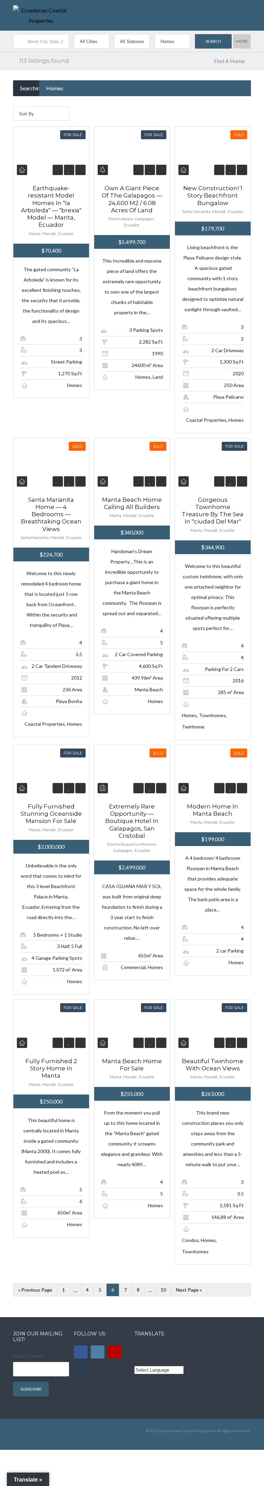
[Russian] (167, 1348)
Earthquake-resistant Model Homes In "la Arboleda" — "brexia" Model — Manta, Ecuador (51, 206)
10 (163, 1290)
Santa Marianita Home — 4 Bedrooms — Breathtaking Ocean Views (51, 514)
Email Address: (29, 1356)
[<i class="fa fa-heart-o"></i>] (69, 169)
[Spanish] (148, 1348)
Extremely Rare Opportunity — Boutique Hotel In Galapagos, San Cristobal (131, 821)
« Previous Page (35, 1290)
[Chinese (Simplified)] (138, 1359)
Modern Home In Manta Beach (212, 810)
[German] (176, 1348)
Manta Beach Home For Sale (132, 1065)
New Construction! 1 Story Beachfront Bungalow (212, 195)
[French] (157, 1348)
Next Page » (189, 1290)
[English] (138, 1348)
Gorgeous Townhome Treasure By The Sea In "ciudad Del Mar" (212, 510)
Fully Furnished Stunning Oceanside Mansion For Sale (51, 814)
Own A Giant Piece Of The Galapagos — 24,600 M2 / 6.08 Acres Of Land (132, 199)
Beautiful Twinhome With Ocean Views (212, 1065)
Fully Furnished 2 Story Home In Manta (51, 1068)
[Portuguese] (148, 1359)
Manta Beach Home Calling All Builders (132, 503)
